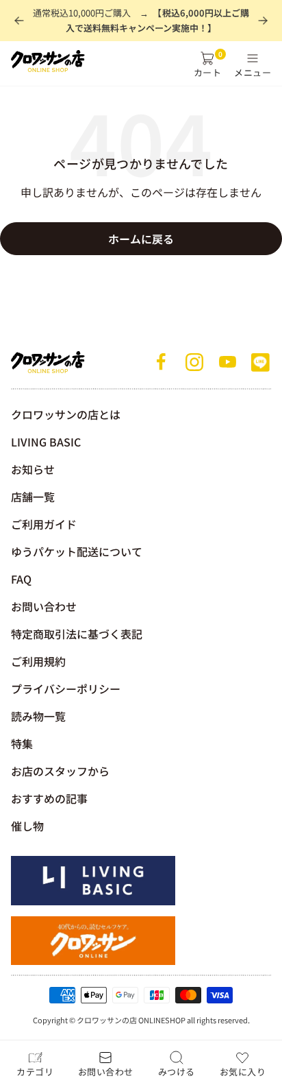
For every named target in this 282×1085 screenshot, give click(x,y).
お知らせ (33, 469)
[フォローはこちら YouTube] (227, 362)
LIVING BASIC (46, 441)
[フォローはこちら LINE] (260, 362)
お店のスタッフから (60, 771)
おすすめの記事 (49, 798)
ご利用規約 (38, 661)
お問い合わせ (44, 606)
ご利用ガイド (44, 524)
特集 (22, 743)
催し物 (27, 826)
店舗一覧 (33, 496)
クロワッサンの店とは (65, 414)
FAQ (21, 579)
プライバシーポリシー (65, 688)
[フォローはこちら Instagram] (194, 362)
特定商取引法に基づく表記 (76, 633)
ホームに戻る (141, 238)
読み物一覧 (38, 716)
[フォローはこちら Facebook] (161, 362)
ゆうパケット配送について (76, 551)
